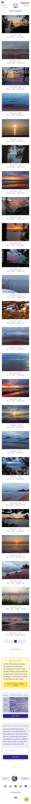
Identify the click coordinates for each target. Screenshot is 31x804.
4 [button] (15, 641)
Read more (15, 716)
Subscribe (15, 757)
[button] (5, 641)
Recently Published (15, 11)
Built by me (5, 778)
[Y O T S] (15, 7)
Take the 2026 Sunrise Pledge (15, 684)
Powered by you (24, 778)
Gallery (4, 5)
